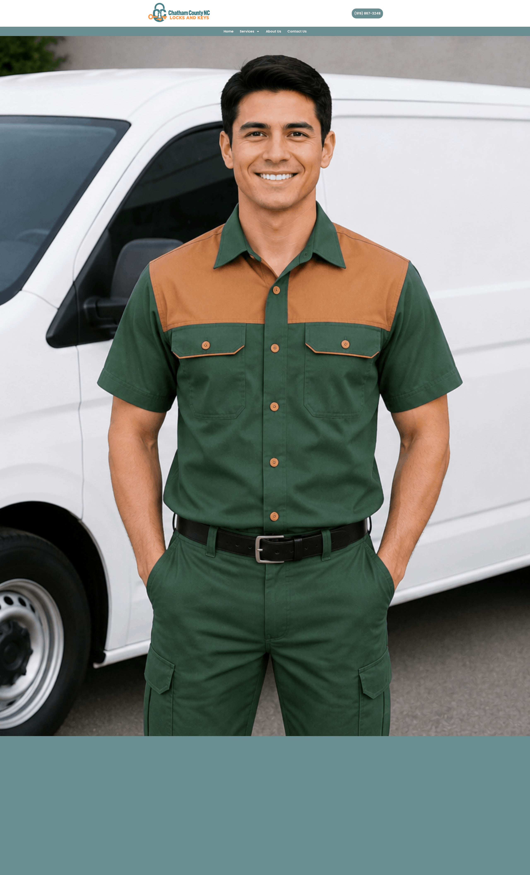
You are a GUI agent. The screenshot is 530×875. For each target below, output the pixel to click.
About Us (273, 31)
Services (247, 31)
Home (229, 31)
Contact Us (297, 31)
